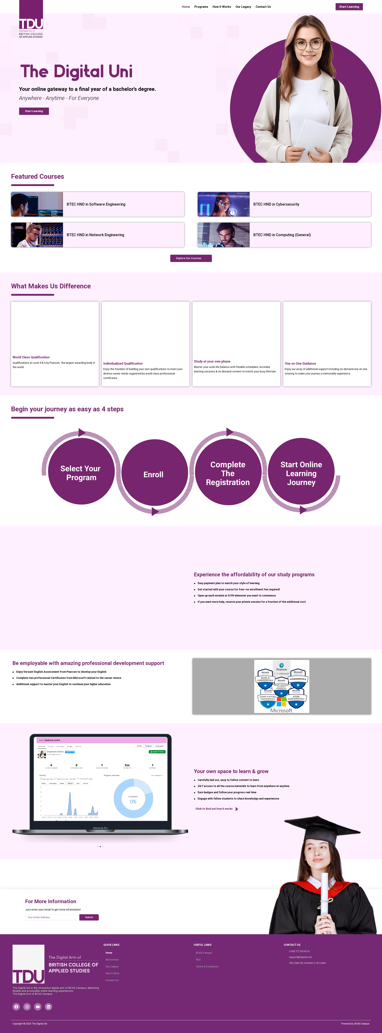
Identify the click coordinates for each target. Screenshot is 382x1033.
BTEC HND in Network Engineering (95, 235)
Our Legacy (243, 7)
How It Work (112, 973)
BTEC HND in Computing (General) (282, 235)
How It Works (222, 7)
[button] (16, 789)
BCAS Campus (204, 952)
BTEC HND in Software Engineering (96, 204)
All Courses (112, 959)
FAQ (198, 959)
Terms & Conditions (207, 966)
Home (186, 7)
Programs (201, 7)
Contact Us (263, 7)
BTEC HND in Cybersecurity (276, 204)
